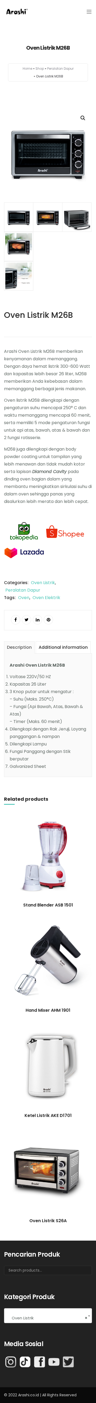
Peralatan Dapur (60, 68)
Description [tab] (19, 647)
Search (81, 1272)
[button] (83, 118)
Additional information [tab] (63, 647)
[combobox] (48, 1315)
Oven (23, 598)
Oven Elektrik (46, 598)
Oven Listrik (43, 583)
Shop (39, 68)
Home (27, 68)
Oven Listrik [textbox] (48, 1318)
